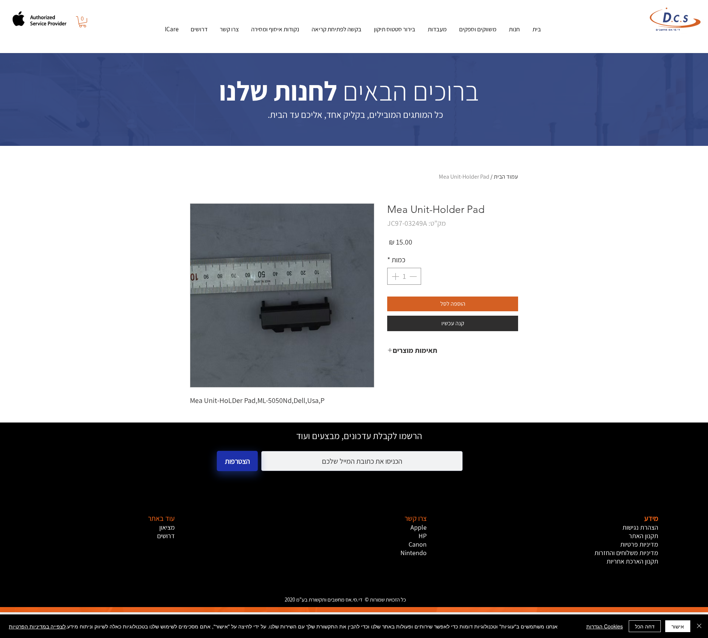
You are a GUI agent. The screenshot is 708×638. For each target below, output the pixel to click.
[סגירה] (699, 626)
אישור (677, 626)
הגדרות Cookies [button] (604, 626)
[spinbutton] (404, 276)
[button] (82, 21)
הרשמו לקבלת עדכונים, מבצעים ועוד (359, 435)
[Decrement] (413, 276)
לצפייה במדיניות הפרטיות (37, 626)
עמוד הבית (506, 176)
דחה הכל (645, 626)
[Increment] (394, 276)
